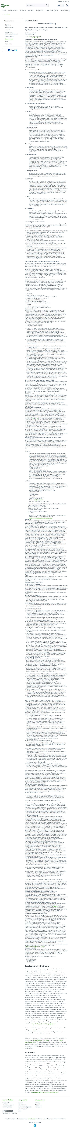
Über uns (7, 25)
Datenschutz (9, 39)
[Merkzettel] (59, 5)
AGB (6, 41)
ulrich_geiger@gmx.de (35, 37)
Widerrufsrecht (9, 36)
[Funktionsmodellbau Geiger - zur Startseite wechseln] (5, 6)
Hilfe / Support (9, 27)
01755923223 (8, 1111)
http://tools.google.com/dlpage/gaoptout (43, 1024)
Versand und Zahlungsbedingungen (11, 33)
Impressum (8, 44)
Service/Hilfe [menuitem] (64, 1)
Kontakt (7, 30)
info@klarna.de (38, 500)
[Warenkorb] (67, 5)
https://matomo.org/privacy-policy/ (35, 946)
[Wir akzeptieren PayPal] (12, 50)
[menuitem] (37, 5)
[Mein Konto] (63, 5)
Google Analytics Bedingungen (41, 1040)
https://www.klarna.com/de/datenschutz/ (40, 518)
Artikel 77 (55, 906)
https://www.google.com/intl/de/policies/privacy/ (44, 1092)
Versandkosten (31, 1119)
